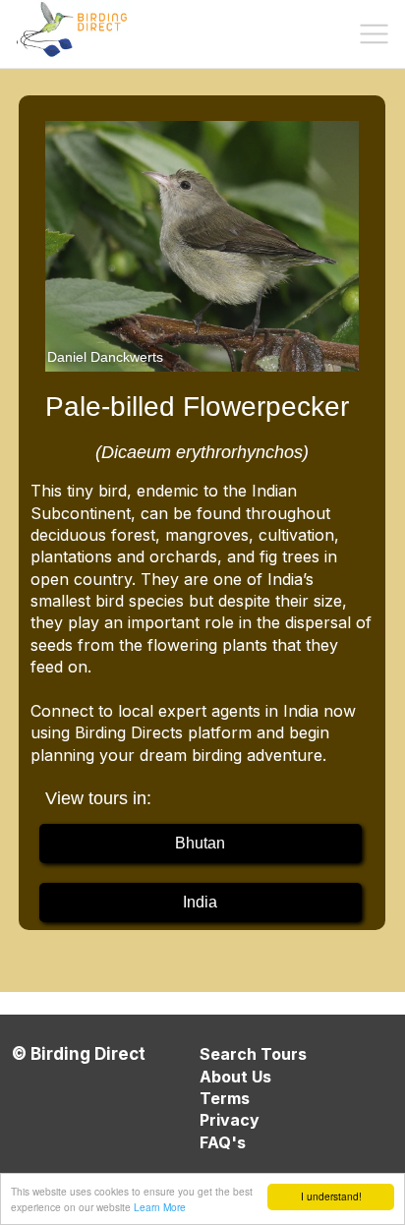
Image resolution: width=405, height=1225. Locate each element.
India (200, 902)
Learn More (160, 1206)
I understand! (331, 1196)
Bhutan (200, 843)
